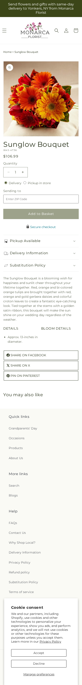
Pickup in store (39, 183)
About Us (16, 458)
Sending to (18, 191)
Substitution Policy (23, 582)
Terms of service (21, 592)
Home (7, 52)
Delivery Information (25, 552)
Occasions (16, 438)
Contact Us (17, 533)
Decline (39, 664)
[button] (56, 30)
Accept (38, 653)
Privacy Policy (50, 641)
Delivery (15, 183)
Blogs (13, 495)
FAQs (13, 523)
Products (16, 448)
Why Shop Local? (22, 543)
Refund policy (19, 572)
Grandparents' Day (23, 428)
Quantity (10, 163)
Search (14, 486)
